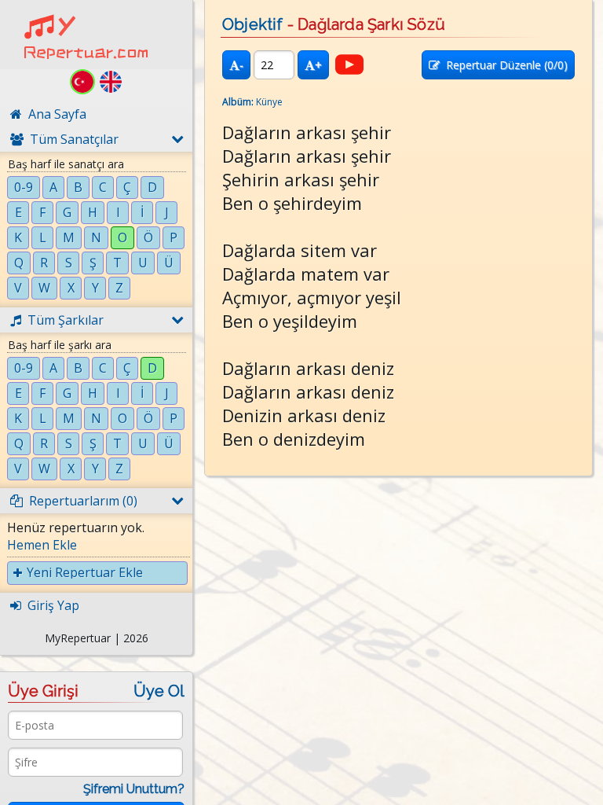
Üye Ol (159, 691)
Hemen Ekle (42, 544)
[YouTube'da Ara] (349, 64)
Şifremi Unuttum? (134, 788)
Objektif (252, 24)
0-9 (23, 187)
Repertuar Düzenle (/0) (504, 64)
